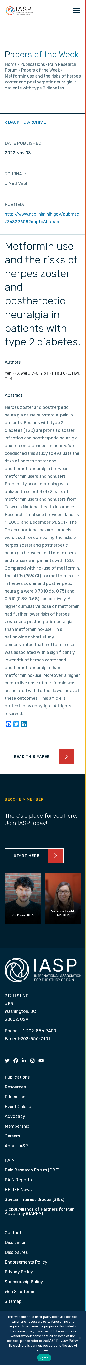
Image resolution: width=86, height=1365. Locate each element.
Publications (17, 1077)
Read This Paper (32, 757)
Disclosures (16, 1252)
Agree (44, 1358)
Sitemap (13, 1301)
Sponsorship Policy (24, 1282)
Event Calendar (20, 1106)
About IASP (16, 1146)
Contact (13, 1233)
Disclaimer (15, 1242)
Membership (17, 1126)
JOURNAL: (15, 174)
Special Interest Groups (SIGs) (34, 1199)
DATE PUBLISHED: (24, 143)
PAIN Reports (18, 1180)
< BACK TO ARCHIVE (25, 122)
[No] (80, 1338)
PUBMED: (14, 204)
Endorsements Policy (26, 1262)
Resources (15, 1087)
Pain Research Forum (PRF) (32, 1170)
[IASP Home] (19, 10)
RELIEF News (18, 1189)
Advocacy (15, 1116)
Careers (12, 1136)
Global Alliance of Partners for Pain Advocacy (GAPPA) (40, 1211)
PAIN (10, 1160)
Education (15, 1097)
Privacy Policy (19, 1272)
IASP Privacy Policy (63, 1341)
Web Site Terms (20, 1291)
